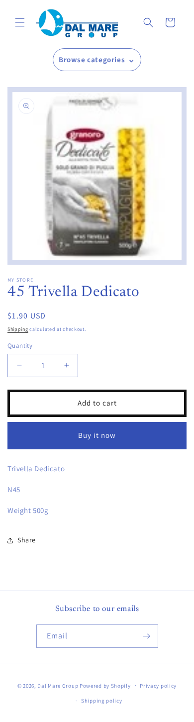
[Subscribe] (147, 636)
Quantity (19, 345)
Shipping (17, 329)
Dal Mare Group (58, 685)
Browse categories (92, 59)
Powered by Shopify (105, 685)
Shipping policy (101, 700)
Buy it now (97, 435)
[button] (20, 22)
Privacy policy (158, 685)
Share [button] (26, 539)
